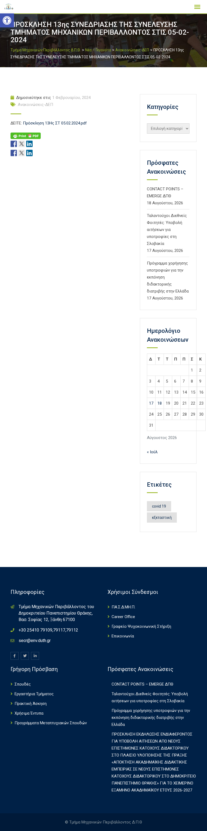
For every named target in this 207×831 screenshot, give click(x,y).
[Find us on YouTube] (37, 143)
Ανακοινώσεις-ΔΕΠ (35, 104)
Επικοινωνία (123, 636)
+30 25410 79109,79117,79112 (48, 630)
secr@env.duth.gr (35, 640)
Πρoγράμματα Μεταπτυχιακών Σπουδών (51, 723)
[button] (7, 20)
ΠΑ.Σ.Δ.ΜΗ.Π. (123, 607)
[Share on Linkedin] (29, 152)
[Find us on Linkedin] (29, 143)
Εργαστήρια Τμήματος (34, 693)
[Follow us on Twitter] (21, 143)
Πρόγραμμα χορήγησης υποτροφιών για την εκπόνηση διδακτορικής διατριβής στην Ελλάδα (151, 717)
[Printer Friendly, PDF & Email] (26, 135)
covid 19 (159, 506)
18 (159, 403)
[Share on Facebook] (14, 152)
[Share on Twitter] (21, 152)
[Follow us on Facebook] (14, 143)
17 (151, 403)
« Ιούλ (152, 452)
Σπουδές (23, 684)
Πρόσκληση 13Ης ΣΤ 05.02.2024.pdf (55, 123)
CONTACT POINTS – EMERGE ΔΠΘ (142, 684)
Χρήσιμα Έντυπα (29, 713)
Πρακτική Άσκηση (31, 703)
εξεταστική (162, 517)
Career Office (123, 616)
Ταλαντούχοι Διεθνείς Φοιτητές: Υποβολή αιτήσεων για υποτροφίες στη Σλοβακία (167, 229)
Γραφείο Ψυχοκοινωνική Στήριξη (141, 626)
